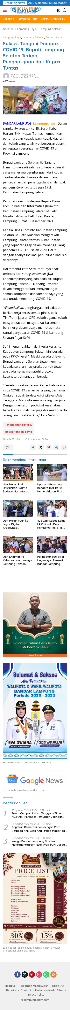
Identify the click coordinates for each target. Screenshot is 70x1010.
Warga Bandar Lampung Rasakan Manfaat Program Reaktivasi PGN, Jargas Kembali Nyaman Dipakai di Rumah (39, 842)
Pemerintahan (54, 37)
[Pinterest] (32, 974)
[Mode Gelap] (58, 10)
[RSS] (53, 974)
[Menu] (5, 10)
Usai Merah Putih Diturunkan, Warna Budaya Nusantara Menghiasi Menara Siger (15, 488)
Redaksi (10, 986)
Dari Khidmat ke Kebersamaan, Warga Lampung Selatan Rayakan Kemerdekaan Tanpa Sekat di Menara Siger (17, 560)
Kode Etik (58, 986)
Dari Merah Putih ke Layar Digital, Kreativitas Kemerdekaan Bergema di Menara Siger (16, 524)
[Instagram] (39, 974)
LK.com (15, 74)
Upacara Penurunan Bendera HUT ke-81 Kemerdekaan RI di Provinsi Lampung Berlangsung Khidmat (51, 488)
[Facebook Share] (33, 447)
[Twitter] (25, 974)
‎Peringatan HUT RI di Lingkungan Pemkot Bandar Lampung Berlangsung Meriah (50, 560)
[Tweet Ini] (41, 447)
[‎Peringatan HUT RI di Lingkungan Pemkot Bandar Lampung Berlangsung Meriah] (52, 544)
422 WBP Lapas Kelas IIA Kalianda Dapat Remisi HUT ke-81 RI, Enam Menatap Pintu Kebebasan (51, 524)
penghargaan (28, 74)
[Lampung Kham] (25, 10)
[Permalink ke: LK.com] (6, 75)
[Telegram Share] (56, 447)
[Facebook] (17, 974)
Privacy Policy (35, 994)
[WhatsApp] (46, 974)
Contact (26, 990)
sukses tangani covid (18, 432)
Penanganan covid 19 (18, 425)
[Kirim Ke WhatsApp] (64, 447)
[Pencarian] (65, 10)
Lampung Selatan (33, 37)
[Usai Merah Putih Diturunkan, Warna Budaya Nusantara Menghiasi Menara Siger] (18, 472)
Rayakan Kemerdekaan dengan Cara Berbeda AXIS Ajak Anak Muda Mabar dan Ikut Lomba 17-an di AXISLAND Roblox (39, 828)
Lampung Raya (12, 37)
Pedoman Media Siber (34, 986)
